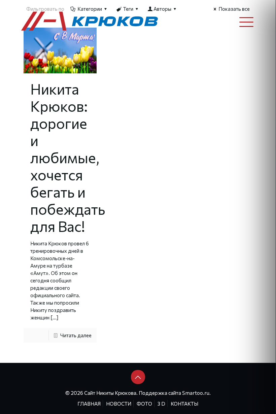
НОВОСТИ (118, 404)
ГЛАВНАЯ (89, 404)
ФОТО (144, 404)
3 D (161, 404)
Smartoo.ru (195, 393)
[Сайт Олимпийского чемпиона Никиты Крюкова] (90, 20)
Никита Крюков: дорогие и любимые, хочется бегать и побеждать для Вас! (67, 157)
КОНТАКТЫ (184, 404)
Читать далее (76, 335)
